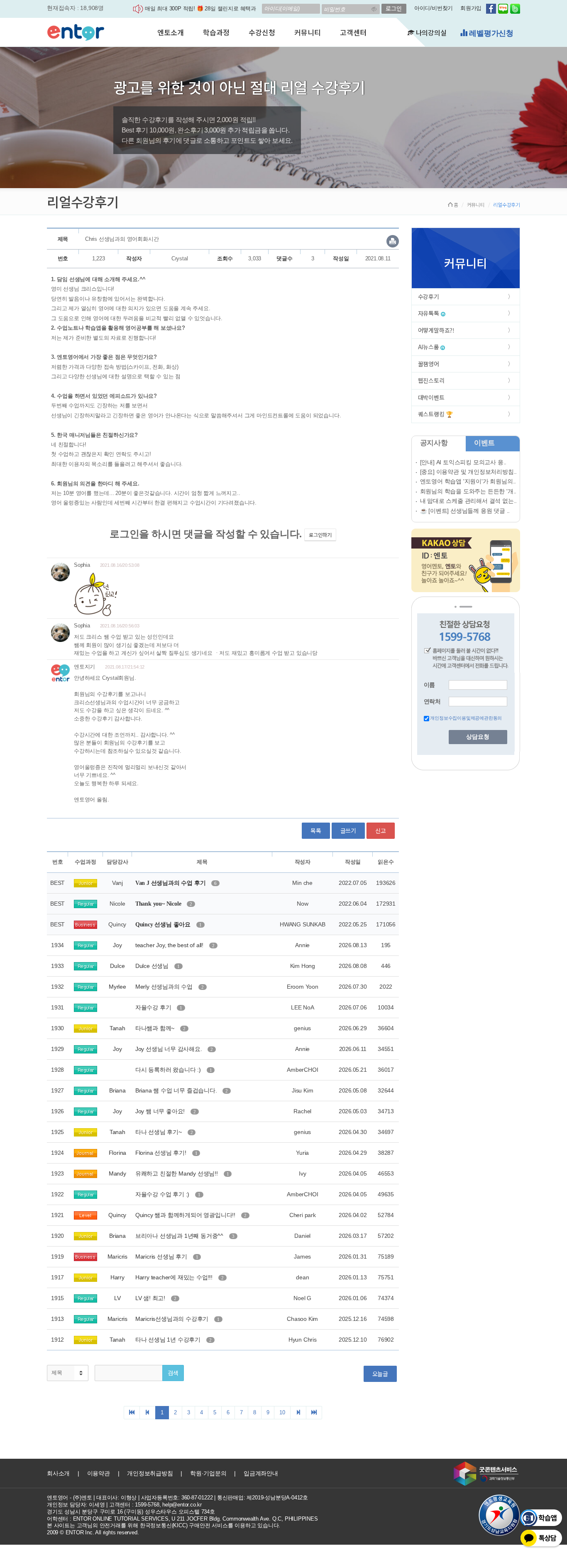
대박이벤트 (431, 397)
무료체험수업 (490, 33)
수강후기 (428, 296)
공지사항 (434, 443)
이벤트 (484, 443)
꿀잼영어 (428, 364)
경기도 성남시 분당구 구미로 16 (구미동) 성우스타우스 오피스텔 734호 (131, 1512)
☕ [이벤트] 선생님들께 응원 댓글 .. (465, 510)
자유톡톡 (429, 313)
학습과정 (216, 32)
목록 (315, 830)
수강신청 (262, 32)
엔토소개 (170, 32)
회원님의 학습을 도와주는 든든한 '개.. (468, 491)
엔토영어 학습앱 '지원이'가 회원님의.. (468, 481)
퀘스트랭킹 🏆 (435, 414)
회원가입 (470, 8)
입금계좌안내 (261, 1473)
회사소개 (58, 1473)
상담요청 (477, 737)
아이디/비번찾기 (433, 8)
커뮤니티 (307, 32)
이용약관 (98, 1473)
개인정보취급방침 (150, 1473)
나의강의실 (430, 32)
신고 (380, 830)
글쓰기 (348, 830)
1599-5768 (147, 1505)
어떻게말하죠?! (436, 330)
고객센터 (353, 32)
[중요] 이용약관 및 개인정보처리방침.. (468, 471)
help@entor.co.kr (182, 1505)
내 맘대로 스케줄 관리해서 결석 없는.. (468, 500)
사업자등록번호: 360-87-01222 (177, 1497)
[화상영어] (76, 31)
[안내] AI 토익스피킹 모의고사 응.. (463, 462)
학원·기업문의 (208, 1473)
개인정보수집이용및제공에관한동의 (466, 717)
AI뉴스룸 (429, 347)
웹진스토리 (431, 380)
